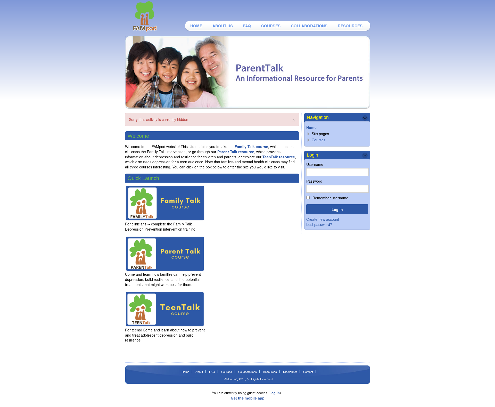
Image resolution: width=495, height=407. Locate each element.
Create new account (322, 219)
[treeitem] (337, 127)
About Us (222, 26)
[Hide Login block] (365, 155)
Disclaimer (290, 372)
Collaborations (309, 26)
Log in (274, 392)
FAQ (247, 26)
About (199, 372)
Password (314, 181)
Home (196, 26)
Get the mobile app (248, 398)
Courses (270, 26)
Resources (350, 26)
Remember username (329, 197)
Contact (308, 372)
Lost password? (319, 224)
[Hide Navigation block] (365, 118)
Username (314, 164)
